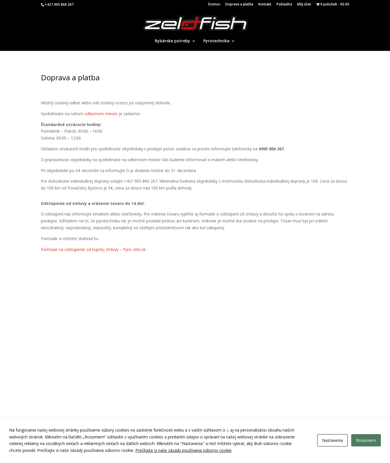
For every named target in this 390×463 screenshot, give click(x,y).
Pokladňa (284, 5)
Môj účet (304, 5)
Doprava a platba (239, 5)
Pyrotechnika (216, 41)
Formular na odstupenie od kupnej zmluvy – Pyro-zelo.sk (93, 249)
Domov (214, 5)
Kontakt (265, 5)
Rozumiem (366, 440)
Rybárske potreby (172, 41)
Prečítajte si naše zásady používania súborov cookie (183, 450)
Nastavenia (332, 440)
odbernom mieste (101, 113)
